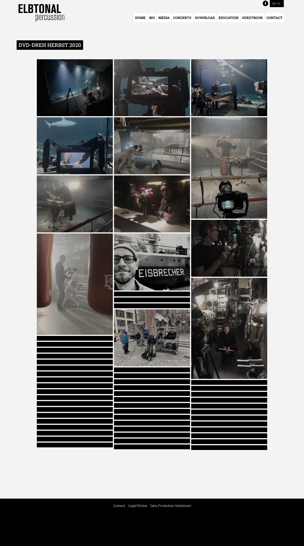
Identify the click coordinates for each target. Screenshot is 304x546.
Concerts (182, 17)
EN (274, 3)
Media (164, 17)
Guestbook (252, 17)
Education (228, 17)
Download (205, 17)
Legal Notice (137, 505)
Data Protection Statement (170, 505)
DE (278, 3)
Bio (152, 17)
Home (140, 17)
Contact (274, 17)
